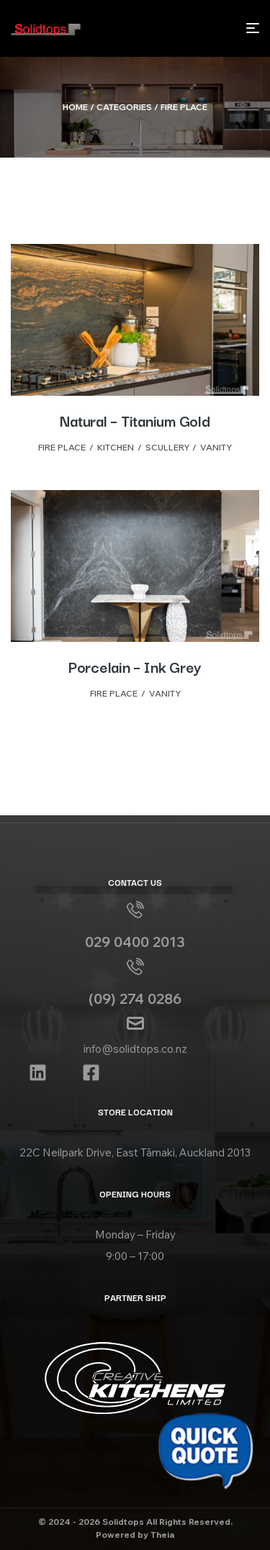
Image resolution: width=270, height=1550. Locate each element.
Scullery (167, 447)
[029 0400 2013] (135, 909)
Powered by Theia (135, 1534)
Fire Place (62, 447)
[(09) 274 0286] (135, 966)
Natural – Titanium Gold (135, 420)
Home (75, 106)
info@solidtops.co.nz (135, 1049)
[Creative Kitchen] (135, 1378)
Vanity (216, 447)
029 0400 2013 (135, 942)
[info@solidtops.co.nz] (135, 1023)
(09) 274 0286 (135, 998)
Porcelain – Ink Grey (135, 666)
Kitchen (115, 447)
